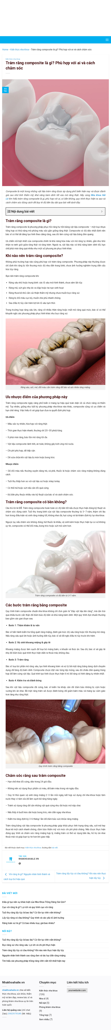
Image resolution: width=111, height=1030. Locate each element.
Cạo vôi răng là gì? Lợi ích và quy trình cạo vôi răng (27, 907)
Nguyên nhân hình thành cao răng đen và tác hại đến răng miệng (33, 955)
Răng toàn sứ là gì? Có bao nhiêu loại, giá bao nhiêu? (29, 923)
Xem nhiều (44, 1019)
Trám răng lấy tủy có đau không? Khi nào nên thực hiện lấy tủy (33, 950)
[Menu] (107, 39)
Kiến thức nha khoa (19, 49)
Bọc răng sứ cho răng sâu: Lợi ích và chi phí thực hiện (28, 945)
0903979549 (14, 1013)
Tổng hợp (43, 1015)
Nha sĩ (42, 998)
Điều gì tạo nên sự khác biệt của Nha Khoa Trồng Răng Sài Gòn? (34, 902)
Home (5, 49)
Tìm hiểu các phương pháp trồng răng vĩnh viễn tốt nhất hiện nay (33, 961)
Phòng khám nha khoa (49, 1007)
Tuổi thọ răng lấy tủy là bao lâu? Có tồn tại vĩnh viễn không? (31, 912)
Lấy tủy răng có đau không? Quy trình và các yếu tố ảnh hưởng (33, 917)
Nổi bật (42, 1003)
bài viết (55, 848)
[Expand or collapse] (102, 211)
